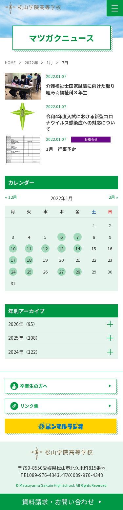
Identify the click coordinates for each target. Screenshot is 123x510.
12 (45, 248)
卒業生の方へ (34, 386)
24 (13, 272)
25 (29, 272)
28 (77, 272)
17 (13, 260)
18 (29, 260)
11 (29, 248)
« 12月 (11, 197)
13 (61, 248)
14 (77, 248)
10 (13, 248)
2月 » (113, 197)
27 (61, 272)
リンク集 (29, 406)
